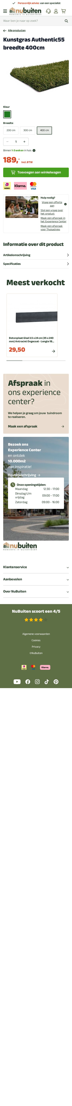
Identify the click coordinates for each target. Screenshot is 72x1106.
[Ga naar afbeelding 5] (40, 97)
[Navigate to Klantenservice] (48, 11)
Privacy (36, 646)
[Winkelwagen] (63, 11)
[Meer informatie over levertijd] (34, 150)
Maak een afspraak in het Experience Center (53, 219)
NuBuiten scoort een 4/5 (36, 611)
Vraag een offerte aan (52, 204)
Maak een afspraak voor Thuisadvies (52, 227)
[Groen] (7, 114)
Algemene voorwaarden (36, 634)
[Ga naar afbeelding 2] (30, 97)
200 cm (11, 130)
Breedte (8, 123)
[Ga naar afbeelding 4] (37, 97)
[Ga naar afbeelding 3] (34, 97)
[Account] (56, 11)
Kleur (6, 107)
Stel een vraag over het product (52, 212)
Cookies (36, 640)
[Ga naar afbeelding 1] (27, 96)
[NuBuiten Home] (25, 11)
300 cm (27, 130)
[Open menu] (5, 11)
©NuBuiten (36, 653)
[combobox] (36, 21)
